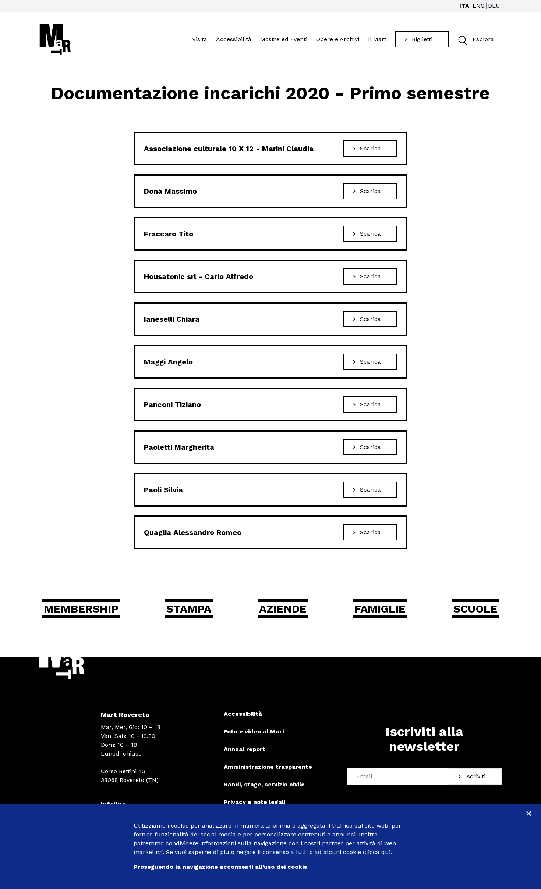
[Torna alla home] (55, 39)
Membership (81, 608)
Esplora (483, 39)
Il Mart (377, 39)
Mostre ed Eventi (283, 39)
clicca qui (376, 852)
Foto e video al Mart (254, 731)
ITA (464, 5)
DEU (494, 5)
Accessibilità (233, 39)
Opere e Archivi (337, 39)
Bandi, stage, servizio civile (264, 784)
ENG (479, 5)
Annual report (244, 749)
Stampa (188, 608)
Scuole (475, 608)
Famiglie (380, 608)
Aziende (283, 608)
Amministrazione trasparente (268, 766)
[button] (462, 39)
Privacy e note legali (254, 802)
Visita (199, 39)
